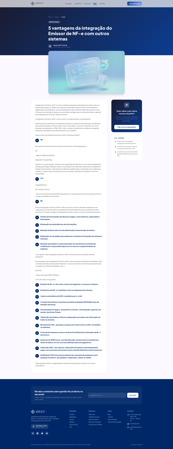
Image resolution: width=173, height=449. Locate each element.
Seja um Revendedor (95, 422)
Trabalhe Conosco (94, 417)
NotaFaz (72, 414)
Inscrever (132, 395)
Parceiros (87, 4)
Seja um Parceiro (94, 419)
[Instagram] (33, 433)
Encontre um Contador (95, 424)
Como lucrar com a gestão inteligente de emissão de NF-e (125, 142)
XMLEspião (72, 417)
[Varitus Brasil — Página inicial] (37, 3)
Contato (102, 4)
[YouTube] (42, 433)
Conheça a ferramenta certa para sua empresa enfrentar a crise (125, 148)
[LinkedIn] (37, 433)
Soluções (68, 4)
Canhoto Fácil (73, 424)
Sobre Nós (77, 4)
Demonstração (134, 4)
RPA (70, 427)
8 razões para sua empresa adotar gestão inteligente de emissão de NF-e (126, 154)
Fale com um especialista (126, 127)
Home (50, 17)
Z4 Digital (87, 444)
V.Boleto (71, 422)
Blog (95, 3)
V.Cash (71, 419)
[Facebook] (47, 433)
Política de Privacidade (114, 422)
